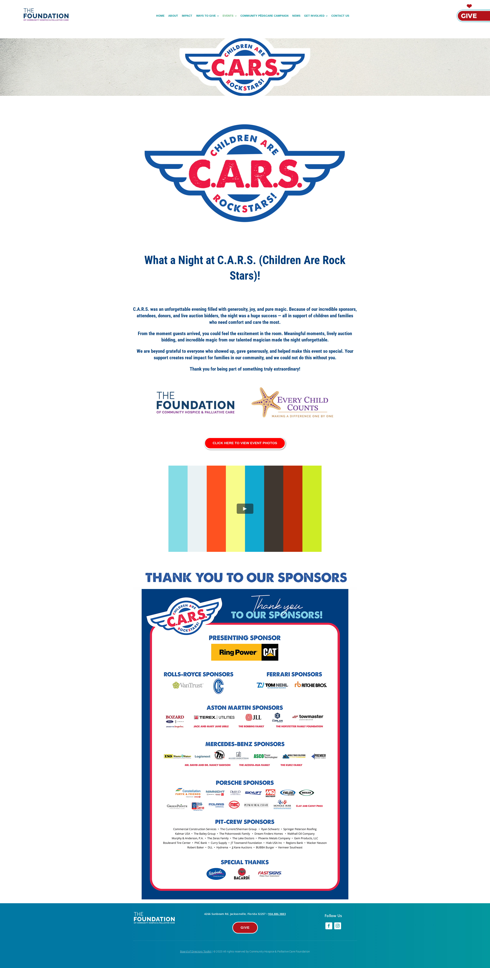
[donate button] (473, 4)
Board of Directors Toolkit (196, 951)
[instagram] (337, 925)
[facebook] (328, 925)
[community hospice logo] (46, 9)
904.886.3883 (277, 914)
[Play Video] (245, 509)
